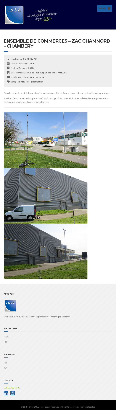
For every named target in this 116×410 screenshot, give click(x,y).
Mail (5, 362)
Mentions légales (87, 406)
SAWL (6, 336)
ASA (5, 367)
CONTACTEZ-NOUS (12, 387)
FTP (6, 341)
